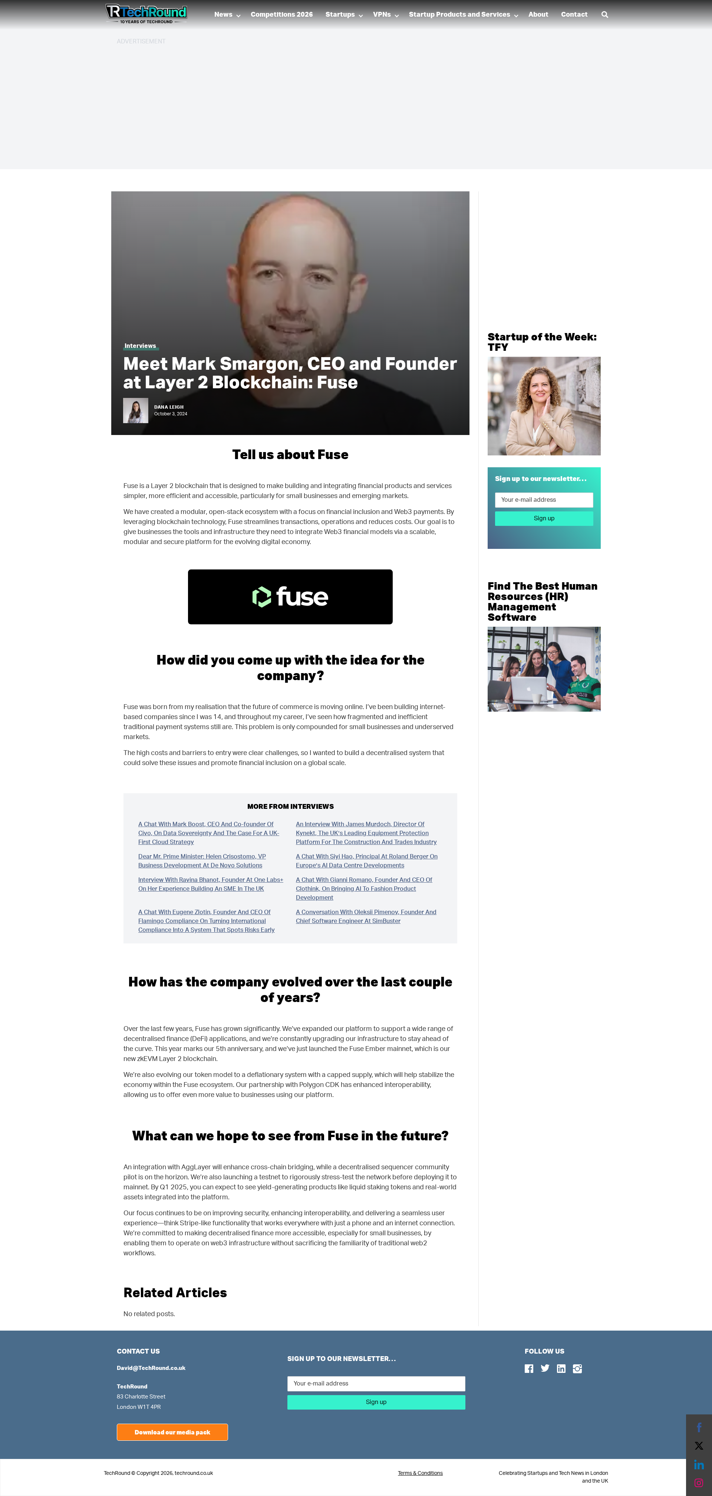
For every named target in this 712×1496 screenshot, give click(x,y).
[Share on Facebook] (699, 1427)
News (223, 14)
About (538, 14)
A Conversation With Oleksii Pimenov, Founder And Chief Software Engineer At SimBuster (366, 916)
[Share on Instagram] (699, 1483)
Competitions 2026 (282, 14)
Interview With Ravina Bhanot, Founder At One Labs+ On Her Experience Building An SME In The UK (210, 884)
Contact (574, 14)
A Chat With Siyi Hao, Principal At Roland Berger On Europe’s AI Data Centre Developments (367, 861)
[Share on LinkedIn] (699, 1464)
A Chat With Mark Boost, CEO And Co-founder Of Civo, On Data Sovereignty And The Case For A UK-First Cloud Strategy (208, 833)
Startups (340, 14)
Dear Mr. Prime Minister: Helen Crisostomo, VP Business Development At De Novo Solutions (202, 861)
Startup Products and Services (459, 14)
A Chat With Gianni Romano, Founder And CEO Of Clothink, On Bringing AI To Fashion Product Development (364, 889)
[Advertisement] (339, 104)
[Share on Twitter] (699, 1445)
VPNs (382, 14)
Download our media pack (172, 1432)
